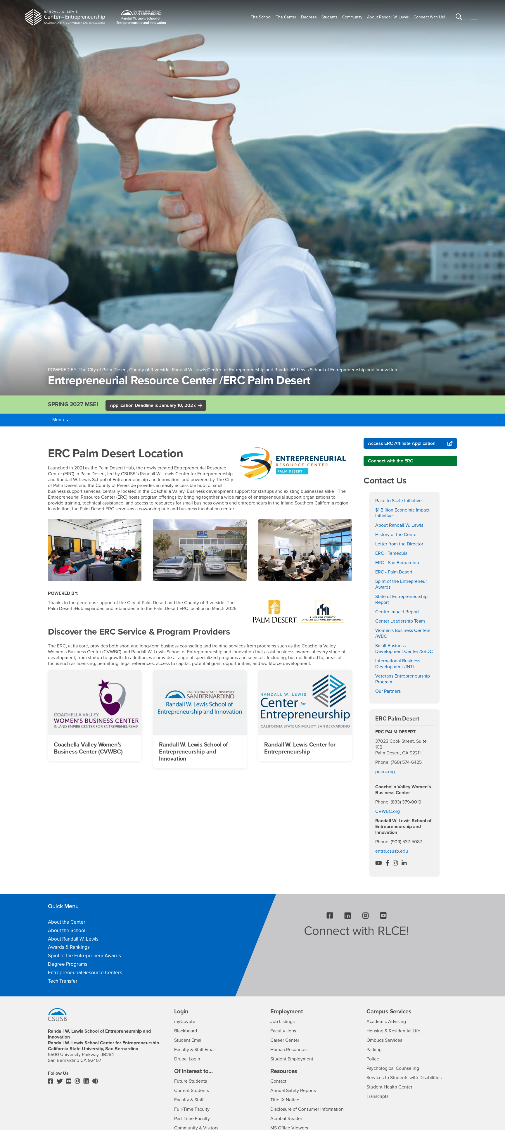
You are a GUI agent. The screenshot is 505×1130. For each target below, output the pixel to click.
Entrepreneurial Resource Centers (85, 973)
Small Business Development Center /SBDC (404, 648)
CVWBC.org (387, 811)
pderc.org (385, 772)
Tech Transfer (62, 981)
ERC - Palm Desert (393, 572)
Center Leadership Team (400, 621)
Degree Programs (67, 964)
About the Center (66, 922)
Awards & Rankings (69, 947)
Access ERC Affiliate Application (401, 443)
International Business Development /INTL (397, 664)
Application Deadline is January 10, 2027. (153, 405)
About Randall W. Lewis (399, 525)
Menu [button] (58, 420)
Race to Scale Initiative (398, 501)
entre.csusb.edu (391, 851)
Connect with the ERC (390, 461)
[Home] (65, 17)
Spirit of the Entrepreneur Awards (84, 956)
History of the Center (396, 535)
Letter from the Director (399, 544)
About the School (66, 930)
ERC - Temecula (391, 553)
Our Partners (388, 691)
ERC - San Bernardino (397, 563)
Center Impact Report (397, 612)
